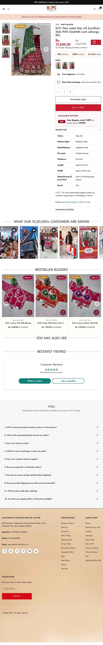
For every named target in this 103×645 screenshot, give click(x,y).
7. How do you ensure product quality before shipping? (28, 475)
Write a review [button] (34, 380)
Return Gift (89, 544)
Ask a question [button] (68, 380)
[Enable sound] (14, 230)
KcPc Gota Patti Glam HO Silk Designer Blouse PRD (51, 323)
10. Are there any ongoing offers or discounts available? (28, 498)
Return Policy (66, 535)
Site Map (64, 568)
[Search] (8, 9)
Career (63, 564)
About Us (64, 527)
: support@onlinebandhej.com (17, 544)
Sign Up (16, 596)
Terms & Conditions (68, 548)
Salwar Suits (90, 539)
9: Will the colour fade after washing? (21, 491)
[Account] (94, 9)
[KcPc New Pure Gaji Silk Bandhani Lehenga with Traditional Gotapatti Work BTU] (71, 65)
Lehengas (89, 535)
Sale (87, 556)
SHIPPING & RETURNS (65, 209)
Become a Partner (67, 523)
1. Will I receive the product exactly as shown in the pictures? (31, 427)
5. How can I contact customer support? (21, 459)
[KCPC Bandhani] (51, 8)
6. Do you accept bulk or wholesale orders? (23, 467)
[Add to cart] (29, 312)
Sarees (88, 523)
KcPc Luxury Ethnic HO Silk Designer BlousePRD (85, 323)
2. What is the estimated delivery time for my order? (27, 435)
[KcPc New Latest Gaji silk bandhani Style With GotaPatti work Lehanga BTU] (65, 65)
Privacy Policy (66, 544)
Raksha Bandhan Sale (93, 560)
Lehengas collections (78, 202)
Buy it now (78, 107)
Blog (62, 556)
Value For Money (92, 548)
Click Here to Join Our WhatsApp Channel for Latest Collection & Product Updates (51, 17)
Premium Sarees (91, 552)
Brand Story (65, 560)
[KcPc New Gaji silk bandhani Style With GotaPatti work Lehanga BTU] (58, 65)
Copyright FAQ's (67, 552)
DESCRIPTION (61, 129)
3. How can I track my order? (17, 443)
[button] (46, 49)
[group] (31, 49)
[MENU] (3, 9)
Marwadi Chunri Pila (93, 527)
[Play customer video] (9, 242)
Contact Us (65, 531)
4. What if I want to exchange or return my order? (26, 451)
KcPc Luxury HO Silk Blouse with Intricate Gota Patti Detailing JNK (18, 323)
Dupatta (88, 531)
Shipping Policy (66, 539)
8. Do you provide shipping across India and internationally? (30, 483)
